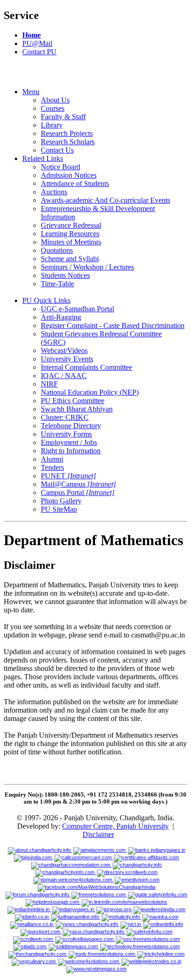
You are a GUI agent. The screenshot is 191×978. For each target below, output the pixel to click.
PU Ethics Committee (72, 401)
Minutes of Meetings (71, 242)
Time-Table (57, 284)
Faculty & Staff (63, 117)
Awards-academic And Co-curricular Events (105, 200)
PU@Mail (37, 43)
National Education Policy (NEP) (90, 392)
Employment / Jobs (69, 442)
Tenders (52, 467)
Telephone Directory (71, 426)
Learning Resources (70, 234)
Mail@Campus (78, 484)
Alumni (52, 459)
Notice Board (60, 167)
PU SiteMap (59, 509)
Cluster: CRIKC (65, 417)
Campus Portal (78, 492)
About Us (55, 100)
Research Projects (67, 133)
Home (31, 35)
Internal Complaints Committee (86, 367)
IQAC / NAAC (64, 376)
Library (52, 125)
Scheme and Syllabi (70, 259)
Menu (30, 92)
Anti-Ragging (61, 317)
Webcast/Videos (64, 350)
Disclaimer (98, 834)
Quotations (57, 250)
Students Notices (65, 275)
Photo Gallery (61, 501)
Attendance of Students (75, 183)
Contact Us (57, 150)
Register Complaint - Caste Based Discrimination (113, 325)
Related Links (42, 158)
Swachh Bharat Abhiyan (77, 409)
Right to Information (71, 451)
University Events (67, 359)
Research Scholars (68, 142)
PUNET (68, 476)
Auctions (54, 192)
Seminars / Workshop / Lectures (87, 267)
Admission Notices (68, 175)
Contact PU (39, 52)
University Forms (66, 434)
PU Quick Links (46, 300)
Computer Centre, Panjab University (115, 826)
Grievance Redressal (71, 225)
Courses (52, 108)
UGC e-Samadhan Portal (77, 309)
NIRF (49, 384)
